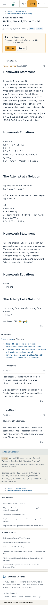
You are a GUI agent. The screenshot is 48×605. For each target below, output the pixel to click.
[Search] (43, 3)
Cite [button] (41, 326)
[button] (40, 66)
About (14, 597)
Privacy (28, 597)
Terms (20, 597)
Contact (6, 597)
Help (34, 597)
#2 (44, 371)
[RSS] (40, 597)
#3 (44, 415)
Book (32, 29)
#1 (44, 66)
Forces (39, 29)
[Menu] (5, 3)
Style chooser (10, 593)
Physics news (7, 339)
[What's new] (39, 3)
